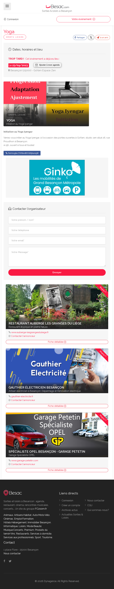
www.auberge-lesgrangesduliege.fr (30, 332)
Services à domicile (40, 533)
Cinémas (8, 518)
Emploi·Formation (24, 518)
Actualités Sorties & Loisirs (72, 516)
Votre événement (82, 19)
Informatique (11, 526)
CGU (89, 505)
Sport (38, 537)
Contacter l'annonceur (23, 336)
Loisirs (22, 526)
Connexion (12, 19)
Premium (29, 529)
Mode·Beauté (34, 526)
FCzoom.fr (41, 508)
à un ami (104, 37)
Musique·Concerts (13, 529)
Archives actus (70, 510)
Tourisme (47, 537)
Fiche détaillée (56, 342)
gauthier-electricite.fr (22, 396)
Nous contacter (95, 500)
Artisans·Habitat (22, 515)
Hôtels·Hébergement (15, 522)
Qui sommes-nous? (98, 510)
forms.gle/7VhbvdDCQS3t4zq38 (23, 153)
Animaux (8, 515)
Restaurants (22, 533)
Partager (80, 37)
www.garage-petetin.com (24, 460)
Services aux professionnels (19, 537)
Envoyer (57, 272)
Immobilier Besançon (39, 522)
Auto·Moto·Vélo (41, 515)
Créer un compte (71, 505)
